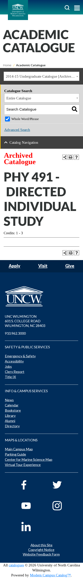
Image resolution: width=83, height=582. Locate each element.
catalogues (16, 565)
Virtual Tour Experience (23, 465)
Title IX (10, 377)
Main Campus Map (19, 449)
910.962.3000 (15, 333)
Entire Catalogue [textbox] (18, 98)
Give (69, 266)
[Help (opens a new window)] (76, 157)
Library (10, 415)
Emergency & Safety (20, 356)
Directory (12, 426)
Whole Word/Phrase (25, 119)
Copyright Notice (41, 550)
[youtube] (31, 505)
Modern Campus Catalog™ (50, 575)
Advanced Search (17, 130)
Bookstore (13, 410)
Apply (14, 266)
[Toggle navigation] (77, 8)
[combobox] (41, 76)
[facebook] (31, 485)
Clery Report (14, 372)
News (9, 400)
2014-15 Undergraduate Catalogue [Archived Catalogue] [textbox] (42, 76)
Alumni (10, 421)
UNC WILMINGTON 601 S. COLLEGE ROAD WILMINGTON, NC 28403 (25, 321)
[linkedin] (31, 526)
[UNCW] (18, 10)
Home (7, 65)
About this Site (41, 545)
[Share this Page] (64, 157)
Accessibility (14, 361)
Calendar (12, 405)
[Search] (74, 109)
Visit (42, 266)
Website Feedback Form (41, 554)
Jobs (8, 366)
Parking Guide (15, 454)
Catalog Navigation (23, 142)
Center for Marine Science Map (28, 459)
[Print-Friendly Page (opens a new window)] (70, 157)
